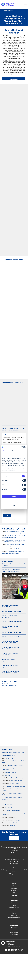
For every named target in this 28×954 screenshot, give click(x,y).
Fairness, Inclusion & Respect (10, 204)
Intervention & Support (14, 822)
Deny (14, 505)
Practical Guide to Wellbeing (15, 765)
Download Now (7, 305)
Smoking (17, 241)
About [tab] (23, 451)
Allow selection (14, 501)
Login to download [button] (14, 419)
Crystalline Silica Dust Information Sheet (15, 786)
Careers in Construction (14, 917)
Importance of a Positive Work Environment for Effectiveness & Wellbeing (13, 199)
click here (16, 519)
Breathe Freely (10, 758)
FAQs (14, 892)
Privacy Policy (14, 895)
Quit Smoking (8, 807)
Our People (14, 888)
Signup (6, 515)
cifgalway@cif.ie (15, 874)
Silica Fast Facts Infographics (13, 810)
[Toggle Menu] (25, 4)
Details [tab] (14, 451)
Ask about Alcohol (9, 802)
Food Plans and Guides (16, 780)
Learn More (13, 838)
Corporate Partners (14, 907)
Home (3, 10)
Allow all (14, 496)
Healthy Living (17, 548)
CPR (15, 817)
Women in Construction (14, 920)
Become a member (14, 930)
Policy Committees (14, 934)
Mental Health (8, 804)
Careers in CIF (14, 915)
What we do (14, 885)
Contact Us (14, 890)
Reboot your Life (18, 820)
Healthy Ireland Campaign (17, 777)
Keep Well (12, 825)
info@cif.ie (14, 852)
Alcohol (11, 241)
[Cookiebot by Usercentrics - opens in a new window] (20, 447)
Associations (14, 903)
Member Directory (14, 932)
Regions (14, 905)
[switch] (24, 480)
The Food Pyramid (15, 783)
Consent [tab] (5, 451)
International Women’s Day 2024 (11, 247)
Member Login (14, 927)
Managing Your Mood (10, 772)
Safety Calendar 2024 (9, 10)
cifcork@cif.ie (15, 863)
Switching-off (8, 775)
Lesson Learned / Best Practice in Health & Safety (14, 78)
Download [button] (13, 399)
